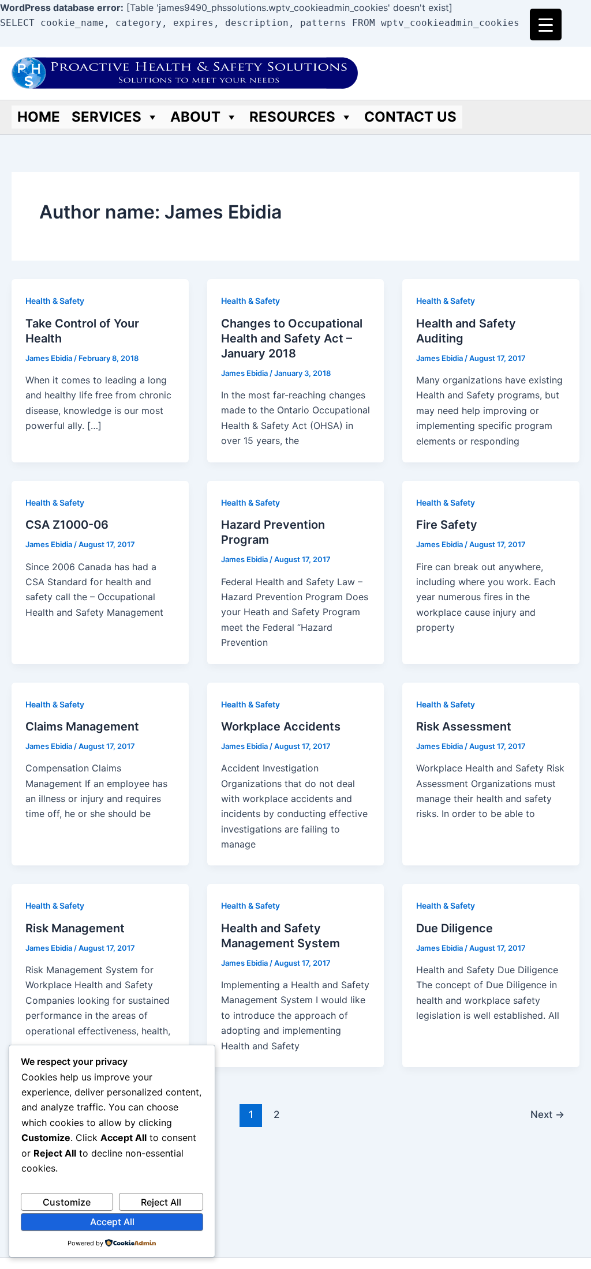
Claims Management (82, 726)
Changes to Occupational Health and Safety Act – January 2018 (291, 338)
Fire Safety (446, 525)
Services (106, 116)
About (195, 116)
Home (38, 116)
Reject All (161, 1202)
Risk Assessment (463, 726)
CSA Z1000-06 (67, 525)
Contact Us (410, 116)
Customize (67, 1202)
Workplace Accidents (281, 726)
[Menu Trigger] (546, 24)
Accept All (112, 1221)
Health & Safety (54, 301)
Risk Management (75, 928)
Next (547, 1114)
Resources (292, 116)
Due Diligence (454, 928)
